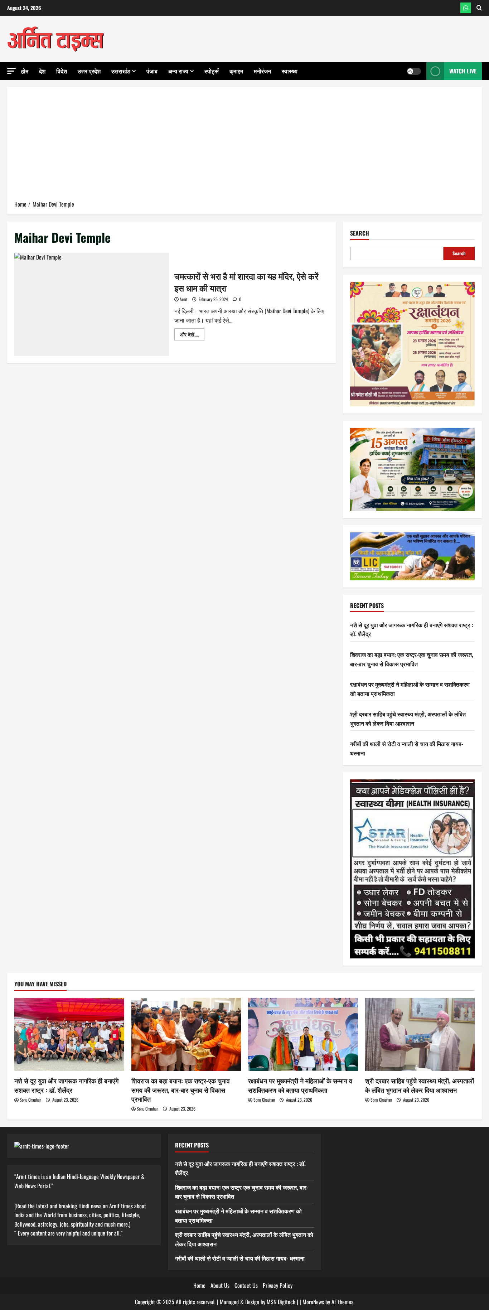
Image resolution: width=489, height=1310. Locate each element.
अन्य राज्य (178, 71)
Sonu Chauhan (30, 1100)
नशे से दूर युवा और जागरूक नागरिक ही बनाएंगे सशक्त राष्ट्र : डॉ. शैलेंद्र (66, 1085)
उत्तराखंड (120, 71)
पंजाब (152, 71)
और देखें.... (192, 335)
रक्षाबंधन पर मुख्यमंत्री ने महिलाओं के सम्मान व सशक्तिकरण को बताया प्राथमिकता (300, 1085)
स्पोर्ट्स (211, 71)
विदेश (61, 71)
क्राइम (236, 71)
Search (359, 233)
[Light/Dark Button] (414, 71)
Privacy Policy (277, 1285)
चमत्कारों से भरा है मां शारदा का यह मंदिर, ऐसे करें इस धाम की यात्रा (91, 304)
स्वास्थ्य (289, 71)
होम (24, 71)
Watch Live (462, 71)
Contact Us (246, 1285)
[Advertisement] (244, 146)
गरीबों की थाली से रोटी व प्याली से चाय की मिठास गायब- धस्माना (240, 1258)
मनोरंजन (262, 71)
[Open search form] (479, 8)
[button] (11, 71)
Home (199, 1285)
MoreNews (313, 1301)
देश (42, 71)
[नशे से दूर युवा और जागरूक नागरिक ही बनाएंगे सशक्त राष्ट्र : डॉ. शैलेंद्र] (69, 1034)
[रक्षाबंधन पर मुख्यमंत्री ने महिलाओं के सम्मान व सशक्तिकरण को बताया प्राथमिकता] (303, 1034)
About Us (219, 1285)
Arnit (184, 299)
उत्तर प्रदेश (89, 71)
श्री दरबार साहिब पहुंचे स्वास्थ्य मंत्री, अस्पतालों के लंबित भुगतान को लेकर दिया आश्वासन (408, 718)
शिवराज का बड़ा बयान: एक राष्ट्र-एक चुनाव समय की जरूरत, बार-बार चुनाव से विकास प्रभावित (411, 659)
